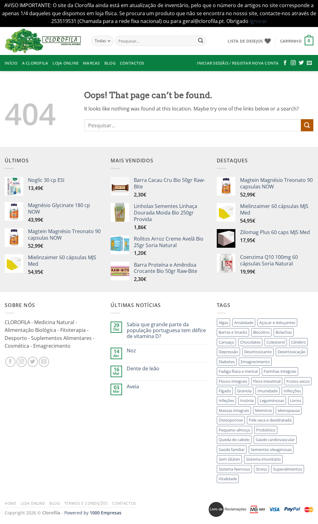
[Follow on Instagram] (293, 63)
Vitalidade (228, 478)
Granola (244, 391)
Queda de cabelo (234, 439)
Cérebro (298, 342)
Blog (110, 63)
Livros (295, 400)
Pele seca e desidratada (270, 420)
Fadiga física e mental (238, 371)
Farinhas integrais (280, 371)
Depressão (228, 352)
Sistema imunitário (263, 459)
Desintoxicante (258, 352)
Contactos (132, 63)
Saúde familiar (232, 449)
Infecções (292, 391)
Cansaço (226, 342)
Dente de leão (143, 369)
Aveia (133, 387)
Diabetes (227, 361)
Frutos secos (298, 381)
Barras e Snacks (233, 332)
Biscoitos (261, 332)
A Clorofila (35, 63)
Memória (263, 410)
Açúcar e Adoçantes (277, 322)
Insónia (247, 400)
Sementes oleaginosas (271, 449)
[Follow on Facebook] (285, 63)
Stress (261, 469)
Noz (131, 351)
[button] (296, 41)
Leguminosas (272, 400)
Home (10, 503)
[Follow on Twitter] (301, 63)
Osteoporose (231, 420)
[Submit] (200, 41)
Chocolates (250, 342)
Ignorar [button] (258, 21)
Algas (223, 322)
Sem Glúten (229, 459)
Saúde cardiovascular (275, 439)
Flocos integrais (233, 381)
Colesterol (275, 342)
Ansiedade (243, 322)
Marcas (91, 63)
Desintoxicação (292, 352)
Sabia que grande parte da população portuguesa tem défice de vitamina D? (166, 331)
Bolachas (283, 332)
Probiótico (265, 430)
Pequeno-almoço (234, 430)
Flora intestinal (266, 381)
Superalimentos (287, 469)
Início (11, 63)
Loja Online (65, 63)
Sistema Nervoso (234, 469)
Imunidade (267, 391)
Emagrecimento (255, 361)
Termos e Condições (86, 503)
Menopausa (289, 410)
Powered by (92, 513)
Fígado (225, 391)
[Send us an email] (309, 63)
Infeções (226, 400)
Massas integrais (234, 410)
